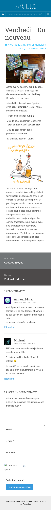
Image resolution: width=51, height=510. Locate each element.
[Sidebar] (3, 14)
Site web (10, 452)
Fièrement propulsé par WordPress (18, 501)
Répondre (9, 327)
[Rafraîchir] (24, 465)
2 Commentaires (36, 48)
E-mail (10, 441)
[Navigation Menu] (48, 14)
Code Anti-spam (14, 480)
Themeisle (27, 504)
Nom (9, 429)
